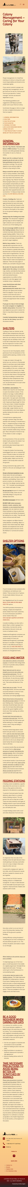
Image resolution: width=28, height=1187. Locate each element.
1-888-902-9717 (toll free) (13, 1143)
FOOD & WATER (8, 123)
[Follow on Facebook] (14, 1156)
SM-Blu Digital (21, 1184)
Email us (8, 1147)
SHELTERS (7, 119)
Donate (8, 1167)
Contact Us (9, 1165)
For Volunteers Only (11, 1171)
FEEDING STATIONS (10, 125)
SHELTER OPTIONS (9, 121)
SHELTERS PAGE (16, 646)
